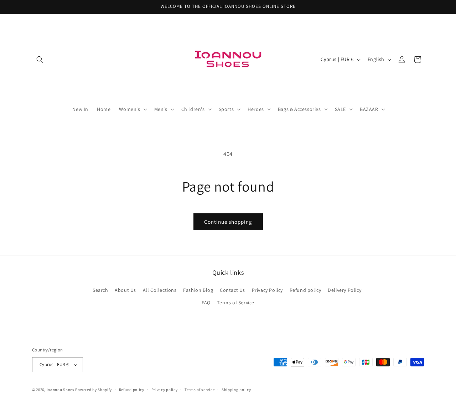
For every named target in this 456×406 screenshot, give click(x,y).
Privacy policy (164, 389)
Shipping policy (236, 389)
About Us (125, 290)
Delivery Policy (344, 290)
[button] (40, 59)
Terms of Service (235, 302)
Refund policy (305, 290)
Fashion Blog (198, 290)
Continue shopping (228, 221)
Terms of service (199, 389)
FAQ (206, 302)
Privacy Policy (267, 290)
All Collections (160, 290)
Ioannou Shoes (60, 389)
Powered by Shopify (93, 389)
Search (100, 290)
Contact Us (232, 290)
